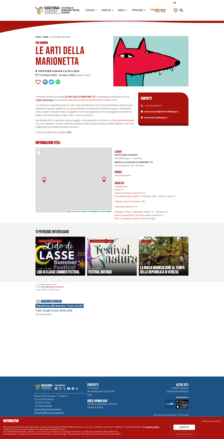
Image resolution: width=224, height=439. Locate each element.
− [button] (38, 153)
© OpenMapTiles (93, 211)
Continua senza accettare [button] (211, 421)
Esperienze (137, 10)
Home (38, 37)
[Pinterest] (73, 389)
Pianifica (106, 10)
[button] (181, 10)
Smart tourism (180, 388)
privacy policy (152, 427)
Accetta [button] (184, 427)
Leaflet (68, 211)
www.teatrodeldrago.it (155, 117)
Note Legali (183, 415)
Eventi (121, 10)
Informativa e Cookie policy (165, 415)
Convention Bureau (177, 391)
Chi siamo (92, 388)
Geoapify (83, 211)
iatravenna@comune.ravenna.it (49, 412)
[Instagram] (60, 389)
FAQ (89, 395)
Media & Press (95, 407)
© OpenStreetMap (105, 211)
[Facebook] (56, 389)
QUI (69, 132)
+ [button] (38, 150)
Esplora (90, 10)
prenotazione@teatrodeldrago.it (161, 111)
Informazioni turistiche (101, 391)
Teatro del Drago (44, 100)
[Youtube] (68, 389)
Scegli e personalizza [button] (184, 434)
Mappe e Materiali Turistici (102, 404)
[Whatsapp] (77, 389)
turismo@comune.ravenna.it (52, 287)
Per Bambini (42, 43)
